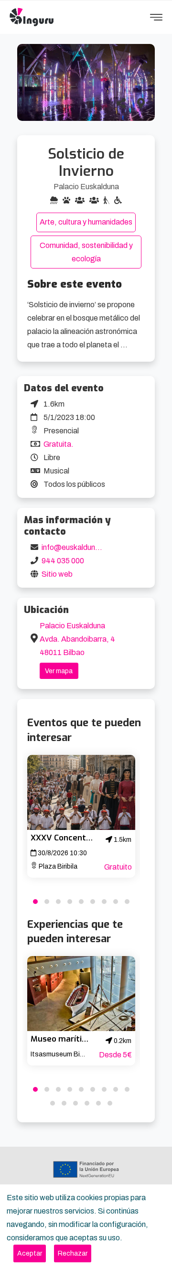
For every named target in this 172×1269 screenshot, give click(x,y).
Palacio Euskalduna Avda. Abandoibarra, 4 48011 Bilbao (77, 639)
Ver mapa (59, 671)
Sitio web (57, 574)
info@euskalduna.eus (78, 547)
